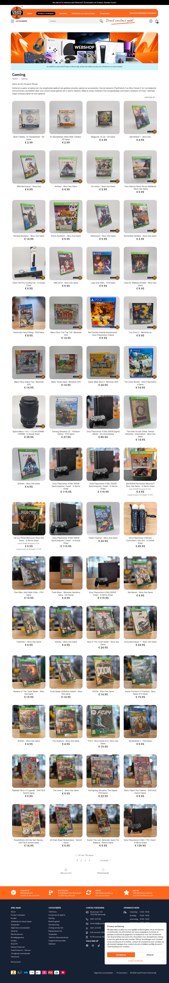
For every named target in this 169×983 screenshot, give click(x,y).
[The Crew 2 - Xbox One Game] (66, 771)
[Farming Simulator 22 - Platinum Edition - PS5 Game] (66, 412)
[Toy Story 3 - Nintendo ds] (140, 313)
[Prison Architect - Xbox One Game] (66, 216)
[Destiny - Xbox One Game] (66, 622)
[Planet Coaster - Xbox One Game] (103, 518)
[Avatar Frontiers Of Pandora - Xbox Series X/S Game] (140, 672)
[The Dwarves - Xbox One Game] (66, 721)
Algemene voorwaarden (20, 928)
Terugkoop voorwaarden (20, 953)
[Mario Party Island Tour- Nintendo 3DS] (28, 362)
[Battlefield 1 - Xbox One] (140, 117)
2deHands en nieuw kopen (83, 13)
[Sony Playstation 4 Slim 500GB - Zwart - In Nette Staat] (103, 573)
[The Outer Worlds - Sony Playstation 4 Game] (140, 362)
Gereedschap (53, 925)
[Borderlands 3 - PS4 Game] (140, 721)
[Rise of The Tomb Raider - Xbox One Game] (103, 622)
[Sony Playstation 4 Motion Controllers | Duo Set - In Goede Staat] (140, 518)
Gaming (24, 79)
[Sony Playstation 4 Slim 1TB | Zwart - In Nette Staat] (140, 820)
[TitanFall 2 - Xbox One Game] (28, 622)
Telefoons (52, 912)
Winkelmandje (103, 873)
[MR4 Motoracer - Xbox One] (28, 167)
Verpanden (105, 13)
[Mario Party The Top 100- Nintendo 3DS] (66, 313)
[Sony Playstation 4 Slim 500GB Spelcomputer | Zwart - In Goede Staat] (66, 518)
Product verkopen (46, 13)
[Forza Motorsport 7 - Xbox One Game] (140, 622)
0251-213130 (95, 919)
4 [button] (89, 860)
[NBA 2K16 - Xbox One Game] (66, 263)
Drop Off (14, 944)
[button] (106, 860)
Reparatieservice (55, 931)
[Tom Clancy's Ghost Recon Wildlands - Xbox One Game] (140, 167)
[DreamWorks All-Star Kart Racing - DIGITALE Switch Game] (28, 820)
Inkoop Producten (18, 947)
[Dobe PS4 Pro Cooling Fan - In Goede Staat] (28, 263)
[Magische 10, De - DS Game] (103, 117)
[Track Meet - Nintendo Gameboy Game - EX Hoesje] (66, 573)
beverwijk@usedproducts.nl (101, 923)
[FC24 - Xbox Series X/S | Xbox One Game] (103, 721)
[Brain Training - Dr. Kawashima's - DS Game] (28, 117)
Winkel (15, 79)
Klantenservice (17, 934)
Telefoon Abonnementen (58, 937)
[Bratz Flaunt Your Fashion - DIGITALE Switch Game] (140, 771)
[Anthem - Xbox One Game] (66, 167)
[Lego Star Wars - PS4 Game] (103, 263)
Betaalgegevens (17, 937)
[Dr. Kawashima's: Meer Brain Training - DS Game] (66, 117)
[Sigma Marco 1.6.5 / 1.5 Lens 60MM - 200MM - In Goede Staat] (28, 412)
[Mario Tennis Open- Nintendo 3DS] (66, 362)
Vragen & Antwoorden (57, 941)
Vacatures (15, 957)
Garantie (14, 931)
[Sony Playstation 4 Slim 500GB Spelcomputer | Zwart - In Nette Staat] (66, 464)
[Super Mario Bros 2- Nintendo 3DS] (103, 362)
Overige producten (55, 928)
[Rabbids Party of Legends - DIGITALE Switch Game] (28, 771)
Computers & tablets (56, 915)
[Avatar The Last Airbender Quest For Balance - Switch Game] (103, 820)
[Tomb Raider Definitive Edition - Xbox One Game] (66, 672)
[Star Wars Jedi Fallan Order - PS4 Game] (28, 573)
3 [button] (85, 860)
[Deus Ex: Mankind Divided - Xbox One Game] (140, 263)
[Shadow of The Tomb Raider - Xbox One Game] (28, 672)
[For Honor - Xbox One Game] (103, 167)
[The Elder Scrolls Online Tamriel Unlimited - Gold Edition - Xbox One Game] (140, 412)
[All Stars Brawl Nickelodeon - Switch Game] (66, 820)
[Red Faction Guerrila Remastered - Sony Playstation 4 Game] (103, 313)
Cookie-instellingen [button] (135, 961)
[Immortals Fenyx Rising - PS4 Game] (28, 313)
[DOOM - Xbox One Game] (103, 672)
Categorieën (21, 21)
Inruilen (63, 13)
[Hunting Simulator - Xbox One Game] (28, 216)
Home (29, 13)
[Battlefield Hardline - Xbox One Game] (140, 216)
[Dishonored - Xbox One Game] (103, 216)
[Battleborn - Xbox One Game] (140, 573)
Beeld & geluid (54, 921)
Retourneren (16, 962)
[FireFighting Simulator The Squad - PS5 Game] (103, 771)
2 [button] (81, 860)
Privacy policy (122, 973)
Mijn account (66, 873)
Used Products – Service (21, 950)
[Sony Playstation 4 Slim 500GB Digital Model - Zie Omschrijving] (103, 412)
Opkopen (52, 944)
